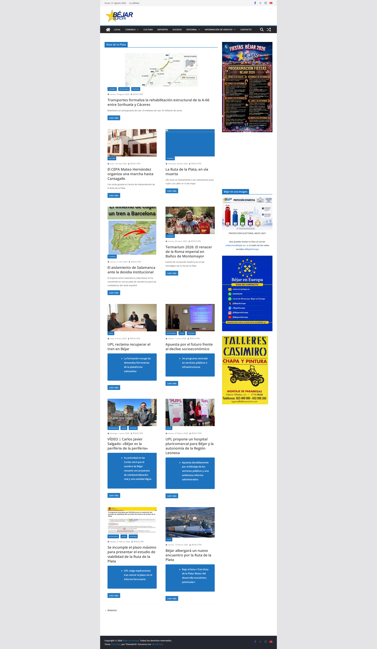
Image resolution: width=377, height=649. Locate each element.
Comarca (130, 29)
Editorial (191, 29)
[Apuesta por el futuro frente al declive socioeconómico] (190, 317)
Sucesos (177, 29)
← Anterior (111, 610)
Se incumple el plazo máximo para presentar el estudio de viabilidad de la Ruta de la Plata (132, 554)
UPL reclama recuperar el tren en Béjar (129, 346)
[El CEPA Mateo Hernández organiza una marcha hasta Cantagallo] (132, 142)
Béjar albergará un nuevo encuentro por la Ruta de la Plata (188, 555)
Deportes (162, 29)
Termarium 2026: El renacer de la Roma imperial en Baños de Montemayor (189, 251)
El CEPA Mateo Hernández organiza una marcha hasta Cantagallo (130, 174)
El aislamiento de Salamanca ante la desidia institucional (131, 269)
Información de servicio (218, 29)
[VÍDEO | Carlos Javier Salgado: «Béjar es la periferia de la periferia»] (132, 412)
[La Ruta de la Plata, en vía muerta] (190, 142)
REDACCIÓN (138, 94)
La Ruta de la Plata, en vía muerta (187, 171)
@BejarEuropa (251, 249)
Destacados (124, 89)
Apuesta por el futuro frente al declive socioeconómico (189, 346)
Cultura (148, 29)
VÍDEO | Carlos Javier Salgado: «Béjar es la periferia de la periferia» (128, 444)
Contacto (246, 29)
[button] (137, 30)
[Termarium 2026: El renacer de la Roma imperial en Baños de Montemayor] (190, 220)
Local (117, 29)
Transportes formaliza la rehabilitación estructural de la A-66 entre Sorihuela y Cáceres (158, 102)
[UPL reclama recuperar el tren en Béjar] (132, 317)
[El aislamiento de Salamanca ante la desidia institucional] (132, 231)
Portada (135, 89)
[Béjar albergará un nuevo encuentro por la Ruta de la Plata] (190, 522)
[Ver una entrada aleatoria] (268, 29)
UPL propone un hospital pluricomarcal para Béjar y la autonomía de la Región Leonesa (190, 446)
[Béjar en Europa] (108, 29)
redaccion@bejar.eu (235, 245)
